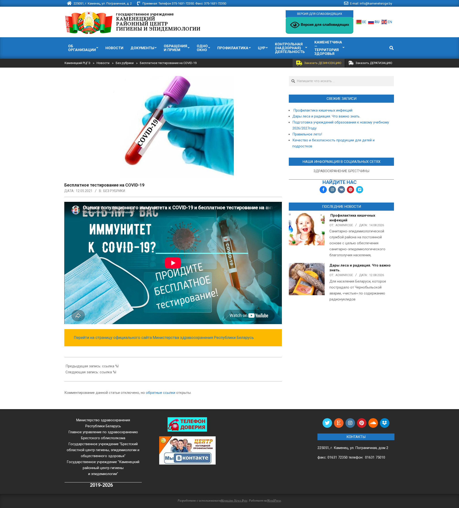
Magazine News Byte (234, 500)
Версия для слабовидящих (324, 24)
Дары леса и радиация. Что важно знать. (326, 116)
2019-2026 (101, 485)
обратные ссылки (160, 392)
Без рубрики (114, 191)
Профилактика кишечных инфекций (322, 110)
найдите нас (339, 182)
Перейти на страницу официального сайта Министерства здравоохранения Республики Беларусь (164, 337)
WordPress (274, 500)
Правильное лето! (307, 134)
